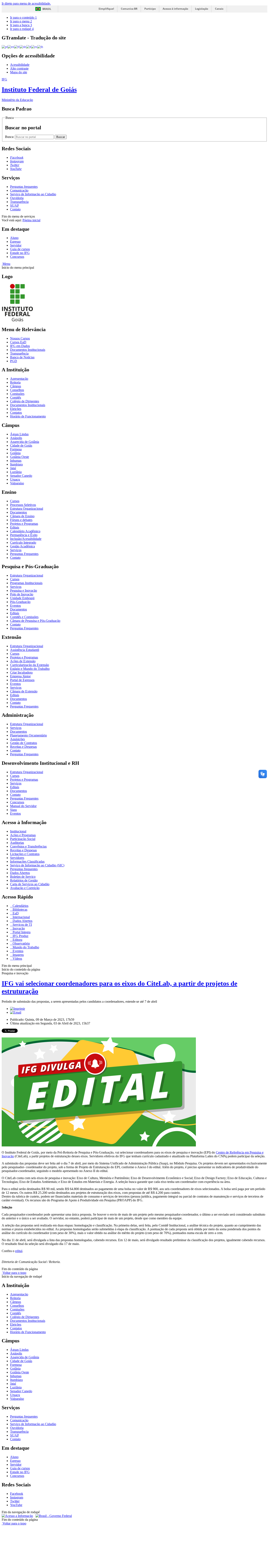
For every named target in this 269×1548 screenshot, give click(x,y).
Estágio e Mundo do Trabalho (30, 668)
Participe (150, 8)
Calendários (20, 906)
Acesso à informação (175, 8)
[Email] (15, 1012)
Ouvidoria (17, 198)
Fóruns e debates (21, 520)
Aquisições (17, 739)
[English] (11, 46)
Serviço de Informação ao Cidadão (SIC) (37, 865)
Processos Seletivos (23, 505)
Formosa (16, 449)
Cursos (14, 501)
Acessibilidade (19, 64)
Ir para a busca (21, 25)
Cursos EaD (18, 342)
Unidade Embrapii (22, 598)
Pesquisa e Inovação (23, 590)
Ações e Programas (23, 835)
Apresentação (19, 378)
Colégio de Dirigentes (24, 401)
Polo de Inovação (21, 594)
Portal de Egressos (22, 680)
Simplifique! (106, 8)
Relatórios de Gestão (24, 880)
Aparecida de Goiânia (24, 441)
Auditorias (17, 842)
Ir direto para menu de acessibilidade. (26, 3)
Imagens (18, 955)
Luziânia (16, 472)
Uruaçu (15, 479)
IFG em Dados (20, 346)
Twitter (15, 1501)
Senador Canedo (21, 475)
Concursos (17, 256)
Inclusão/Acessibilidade (25, 539)
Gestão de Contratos (23, 743)
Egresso (15, 241)
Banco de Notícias (22, 357)
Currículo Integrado (23, 542)
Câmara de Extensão (23, 691)
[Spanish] (34, 46)
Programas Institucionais (26, 583)
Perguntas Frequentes (24, 554)
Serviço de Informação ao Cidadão (33, 194)
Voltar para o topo (14, 1272)
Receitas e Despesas (23, 746)
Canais (219, 8)
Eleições (15, 409)
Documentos (18, 512)
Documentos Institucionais (27, 349)
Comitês (15, 397)
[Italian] (28, 46)
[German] (23, 46)
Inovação (18, 928)
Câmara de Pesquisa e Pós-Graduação (35, 620)
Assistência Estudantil (24, 650)
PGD (13, 361)
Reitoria (15, 382)
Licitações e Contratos (25, 854)
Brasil (46, 9)
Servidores (17, 858)
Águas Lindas (19, 434)
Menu (6, 264)
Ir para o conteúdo (23, 17)
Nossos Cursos (20, 338)
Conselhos (17, 390)
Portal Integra (21, 932)
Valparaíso (17, 483)
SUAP (14, 205)
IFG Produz (20, 936)
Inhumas (15, 460)
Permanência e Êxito (23, 535)
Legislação (201, 8)
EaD (15, 913)
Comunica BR (129, 8)
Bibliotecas (19, 909)
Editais (14, 527)
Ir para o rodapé (22, 29)
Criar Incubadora (21, 672)
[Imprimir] (17, 1008)
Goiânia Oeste (19, 457)
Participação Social (22, 839)
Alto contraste (19, 68)
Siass (13, 810)
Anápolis (16, 438)
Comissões (17, 393)
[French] (17, 46)
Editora (17, 939)
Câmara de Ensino (22, 516)
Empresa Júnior (20, 676)
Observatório (21, 943)
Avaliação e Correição (25, 888)
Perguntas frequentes (24, 186)
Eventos (15, 605)
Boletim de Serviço (23, 876)
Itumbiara (16, 464)
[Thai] (40, 46)
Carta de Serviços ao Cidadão (29, 884)
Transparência (19, 202)
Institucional (18, 831)
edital (18, 1251)
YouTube (16, 1505)
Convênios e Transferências (28, 846)
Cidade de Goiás (21, 445)
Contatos (16, 412)
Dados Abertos (20, 873)
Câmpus (15, 386)
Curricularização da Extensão (29, 665)
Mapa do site (18, 72)
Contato (15, 209)
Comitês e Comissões (24, 617)
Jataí (13, 468)
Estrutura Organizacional (26, 508)
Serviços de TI (22, 924)
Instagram (16, 1497)
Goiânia (15, 453)
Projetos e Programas (24, 523)
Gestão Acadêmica (22, 546)
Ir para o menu (21, 21)
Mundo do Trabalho (25, 947)
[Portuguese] (5, 46)
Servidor (15, 245)
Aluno (14, 238)
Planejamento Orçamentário (28, 735)
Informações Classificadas (27, 861)
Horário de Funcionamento (28, 416)
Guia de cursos (20, 249)
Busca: (10, 137)
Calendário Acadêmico (25, 531)
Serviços (15, 550)
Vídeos (17, 958)
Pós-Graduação (20, 602)
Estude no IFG (20, 253)
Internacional (21, 917)
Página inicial (31, 220)
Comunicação (19, 190)
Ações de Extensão (23, 661)
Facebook (16, 1493)
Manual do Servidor (23, 806)
